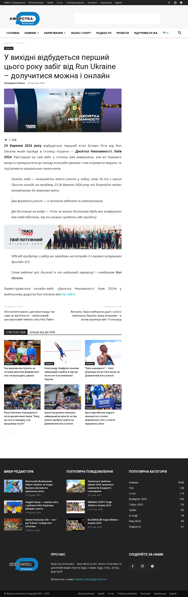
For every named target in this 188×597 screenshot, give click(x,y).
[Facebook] (169, 2)
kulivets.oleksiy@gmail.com (91, 579)
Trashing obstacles (75, 2)
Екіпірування (53, 33)
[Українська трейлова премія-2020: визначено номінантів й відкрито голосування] (75, 486)
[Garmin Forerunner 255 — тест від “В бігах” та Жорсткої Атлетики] (13, 524)
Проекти (122, 33)
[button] (179, 33)
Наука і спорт (81, 33)
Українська (106, 2)
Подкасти (103, 33)
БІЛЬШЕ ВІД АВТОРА (42, 332)
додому (8, 43)
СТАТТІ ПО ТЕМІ (15, 332)
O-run (60, 2)
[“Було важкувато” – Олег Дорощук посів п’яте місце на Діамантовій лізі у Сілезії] (103, 352)
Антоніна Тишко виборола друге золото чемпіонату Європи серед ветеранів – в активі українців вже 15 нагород (96, 315)
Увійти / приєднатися (14, 2)
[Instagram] (175, 2)
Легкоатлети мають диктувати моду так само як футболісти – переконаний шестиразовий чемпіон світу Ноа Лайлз (29, 315)
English (118, 2)
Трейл (50, 2)
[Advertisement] (117, 18)
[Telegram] (181, 2)
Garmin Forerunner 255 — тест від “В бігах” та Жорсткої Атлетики (40, 523)
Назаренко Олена (14, 83)
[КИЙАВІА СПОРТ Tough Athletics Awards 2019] (75, 507)
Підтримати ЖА (146, 33)
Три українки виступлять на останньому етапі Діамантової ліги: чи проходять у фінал (21, 372)
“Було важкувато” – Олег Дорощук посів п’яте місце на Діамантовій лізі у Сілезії (102, 372)
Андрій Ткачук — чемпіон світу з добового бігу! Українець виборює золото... (41, 505)
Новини (30, 33)
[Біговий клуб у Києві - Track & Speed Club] (63, 237)
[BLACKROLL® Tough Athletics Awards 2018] (75, 524)
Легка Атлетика (36, 2)
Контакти (92, 2)
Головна (13, 33)
